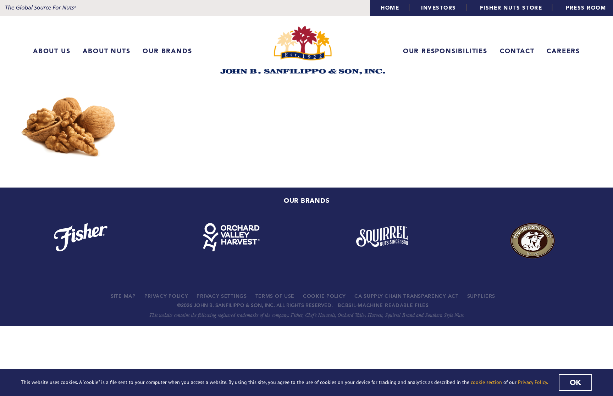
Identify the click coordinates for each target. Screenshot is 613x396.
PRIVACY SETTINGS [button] (222, 296)
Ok (575, 382)
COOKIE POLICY (324, 296)
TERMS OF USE (274, 296)
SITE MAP (123, 296)
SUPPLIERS (481, 296)
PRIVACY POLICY (166, 296)
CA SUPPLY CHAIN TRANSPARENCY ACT (406, 296)
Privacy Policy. (533, 382)
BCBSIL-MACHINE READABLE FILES (383, 305)
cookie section (486, 382)
